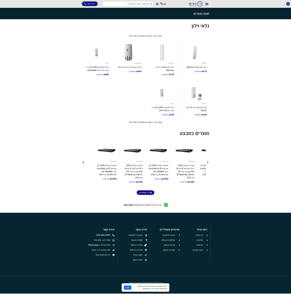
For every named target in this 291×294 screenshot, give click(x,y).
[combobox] (128, 3)
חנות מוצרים (201, 13)
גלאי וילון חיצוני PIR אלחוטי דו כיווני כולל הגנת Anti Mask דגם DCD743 (97, 70)
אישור (128, 287)
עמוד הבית (157, 36)
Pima (107, 63)
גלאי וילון (200, 26)
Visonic (204, 63)
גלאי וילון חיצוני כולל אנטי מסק (129, 67)
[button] (288, 4)
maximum (137, 63)
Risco (205, 103)
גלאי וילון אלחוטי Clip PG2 (196, 67)
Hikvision (171, 63)
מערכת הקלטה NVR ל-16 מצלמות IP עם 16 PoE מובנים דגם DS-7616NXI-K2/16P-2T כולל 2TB (185, 171)
